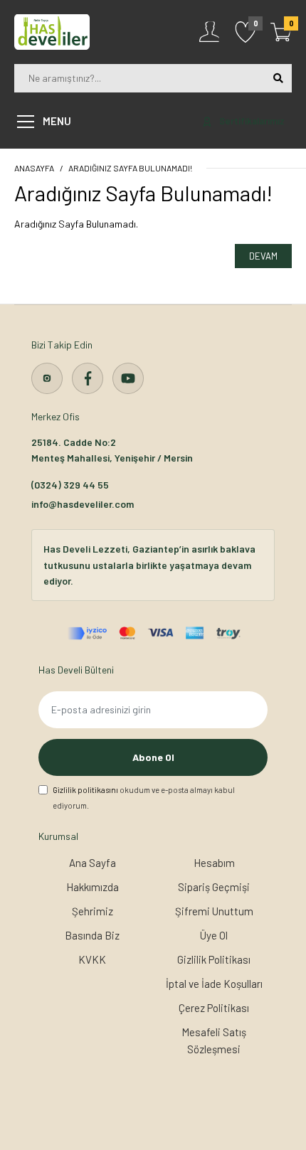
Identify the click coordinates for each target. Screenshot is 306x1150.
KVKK (92, 959)
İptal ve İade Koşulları (214, 983)
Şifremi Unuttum (214, 911)
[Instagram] (47, 378)
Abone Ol (153, 757)
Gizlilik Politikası (213, 959)
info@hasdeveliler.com (82, 504)
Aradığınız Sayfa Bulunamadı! (130, 168)
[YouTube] (128, 378)
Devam (263, 256)
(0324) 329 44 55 (70, 485)
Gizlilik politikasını (85, 789)
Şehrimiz (92, 911)
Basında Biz (92, 935)
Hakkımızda (92, 886)
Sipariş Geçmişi (214, 886)
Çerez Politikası (214, 1007)
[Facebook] (87, 378)
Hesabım (214, 862)
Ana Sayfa (92, 862)
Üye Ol (214, 935)
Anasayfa (34, 168)
